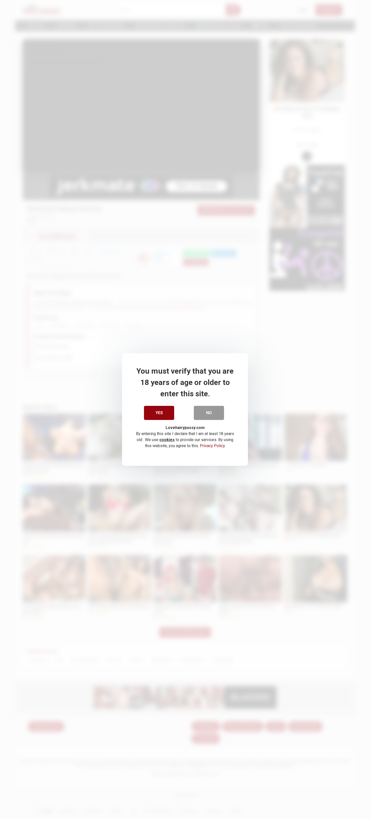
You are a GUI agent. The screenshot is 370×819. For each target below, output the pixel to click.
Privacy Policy (212, 445)
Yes (159, 412)
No (209, 412)
